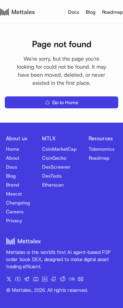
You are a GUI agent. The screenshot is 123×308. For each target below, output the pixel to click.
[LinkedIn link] (45, 279)
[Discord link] (36, 279)
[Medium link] (72, 279)
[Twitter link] (9, 279)
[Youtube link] (18, 279)
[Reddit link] (63, 279)
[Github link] (54, 279)
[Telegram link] (27, 279)
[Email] (81, 279)
